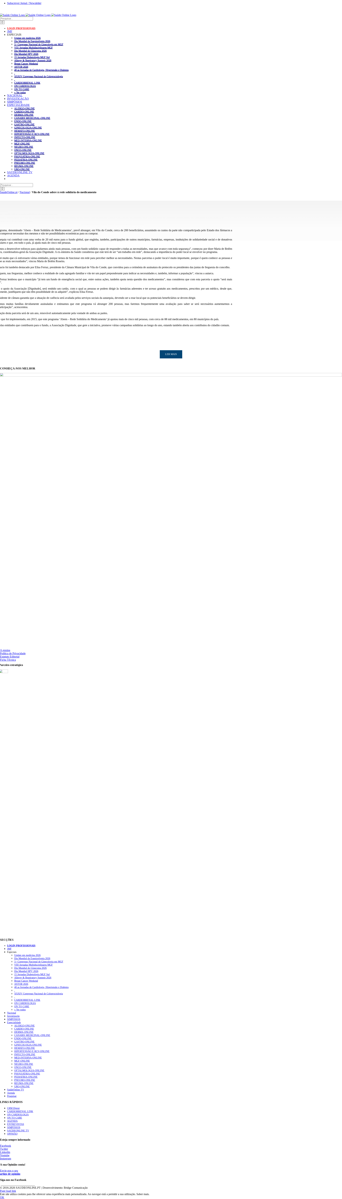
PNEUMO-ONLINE (24, 162)
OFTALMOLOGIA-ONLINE (29, 153)
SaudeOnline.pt (8, 192)
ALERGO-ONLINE (24, 108)
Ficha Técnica (8, 659)
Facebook (5, 1145)
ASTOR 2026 (21, 66)
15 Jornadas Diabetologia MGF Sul (32, 57)
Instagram (5, 1158)
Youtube (4, 1155)
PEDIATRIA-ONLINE (26, 159)
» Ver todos (20, 92)
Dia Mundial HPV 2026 (26, 53)
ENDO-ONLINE (23, 121)
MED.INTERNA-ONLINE (28, 140)
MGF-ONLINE (22, 143)
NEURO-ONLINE (23, 146)
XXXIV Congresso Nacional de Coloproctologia (38, 76)
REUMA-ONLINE (23, 166)
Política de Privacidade (13, 653)
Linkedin (5, 1152)
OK (2, 1197)
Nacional (25, 192)
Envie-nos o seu (10, 1172)
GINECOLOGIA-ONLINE (28, 127)
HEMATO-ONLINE (24, 130)
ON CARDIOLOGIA (25, 85)
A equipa (5, 650)
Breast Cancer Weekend (26, 63)
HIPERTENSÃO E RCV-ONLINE (32, 134)
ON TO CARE (21, 89)
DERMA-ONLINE (23, 114)
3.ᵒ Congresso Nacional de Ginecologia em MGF (38, 44)
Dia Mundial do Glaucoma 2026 (30, 50)
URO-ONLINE (22, 169)
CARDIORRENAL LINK (27, 82)
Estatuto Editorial (9, 656)
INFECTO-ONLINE (24, 137)
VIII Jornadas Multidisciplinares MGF (33, 47)
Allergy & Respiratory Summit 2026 (32, 60)
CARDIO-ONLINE (24, 111)
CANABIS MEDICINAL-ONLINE (32, 118)
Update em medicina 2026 (27, 37)
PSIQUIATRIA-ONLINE (27, 156)
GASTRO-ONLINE (24, 124)
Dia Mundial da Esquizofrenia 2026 (32, 41)
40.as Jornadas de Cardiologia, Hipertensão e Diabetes (41, 69)
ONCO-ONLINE (23, 150)
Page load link (8, 1190)
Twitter (4, 1148)
